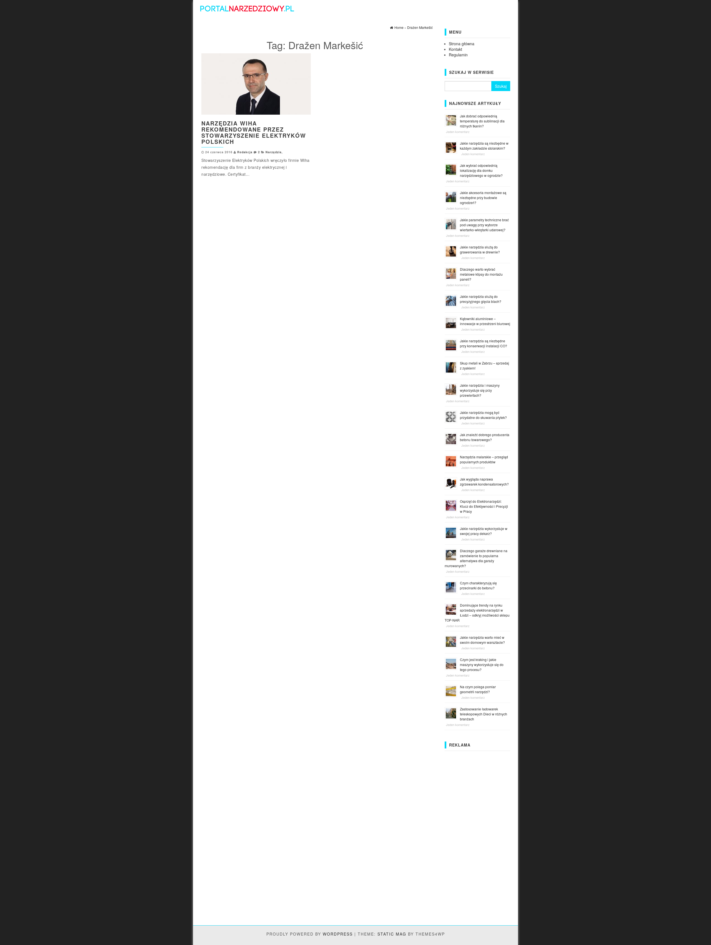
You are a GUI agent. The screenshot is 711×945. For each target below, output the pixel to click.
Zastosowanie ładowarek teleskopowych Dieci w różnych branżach (483, 714)
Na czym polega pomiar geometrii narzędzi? (478, 689)
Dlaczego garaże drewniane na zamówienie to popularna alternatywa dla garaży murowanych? (476, 558)
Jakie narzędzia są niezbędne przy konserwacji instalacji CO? (483, 343)
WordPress (338, 934)
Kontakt (455, 49)
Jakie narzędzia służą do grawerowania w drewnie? (480, 249)
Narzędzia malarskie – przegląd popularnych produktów (484, 459)
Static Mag (391, 934)
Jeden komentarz (458, 131)
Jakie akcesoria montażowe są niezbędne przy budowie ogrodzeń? (483, 197)
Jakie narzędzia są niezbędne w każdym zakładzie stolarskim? (484, 145)
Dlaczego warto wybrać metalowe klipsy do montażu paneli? (481, 274)
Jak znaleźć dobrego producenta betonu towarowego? (484, 437)
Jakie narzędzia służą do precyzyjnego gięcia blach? (480, 299)
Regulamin (458, 54)
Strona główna (461, 43)
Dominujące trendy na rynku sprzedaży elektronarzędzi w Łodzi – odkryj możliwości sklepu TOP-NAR (477, 612)
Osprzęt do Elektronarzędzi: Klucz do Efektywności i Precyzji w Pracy (484, 506)
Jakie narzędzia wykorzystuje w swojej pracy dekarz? (483, 531)
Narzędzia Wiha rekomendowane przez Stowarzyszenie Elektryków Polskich (253, 132)
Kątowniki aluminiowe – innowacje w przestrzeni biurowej (485, 321)
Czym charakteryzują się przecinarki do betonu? (478, 585)
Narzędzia (274, 152)
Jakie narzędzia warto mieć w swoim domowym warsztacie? (482, 640)
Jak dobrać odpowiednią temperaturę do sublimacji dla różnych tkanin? (482, 121)
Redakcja (244, 152)
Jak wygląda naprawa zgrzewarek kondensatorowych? (484, 481)
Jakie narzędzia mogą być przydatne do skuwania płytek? (483, 415)
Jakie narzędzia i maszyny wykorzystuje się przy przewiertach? (480, 390)
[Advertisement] (477, 837)
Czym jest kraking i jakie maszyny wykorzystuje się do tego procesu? (482, 664)
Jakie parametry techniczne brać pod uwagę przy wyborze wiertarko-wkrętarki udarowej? (484, 224)
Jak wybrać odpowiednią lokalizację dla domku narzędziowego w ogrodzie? (481, 170)
